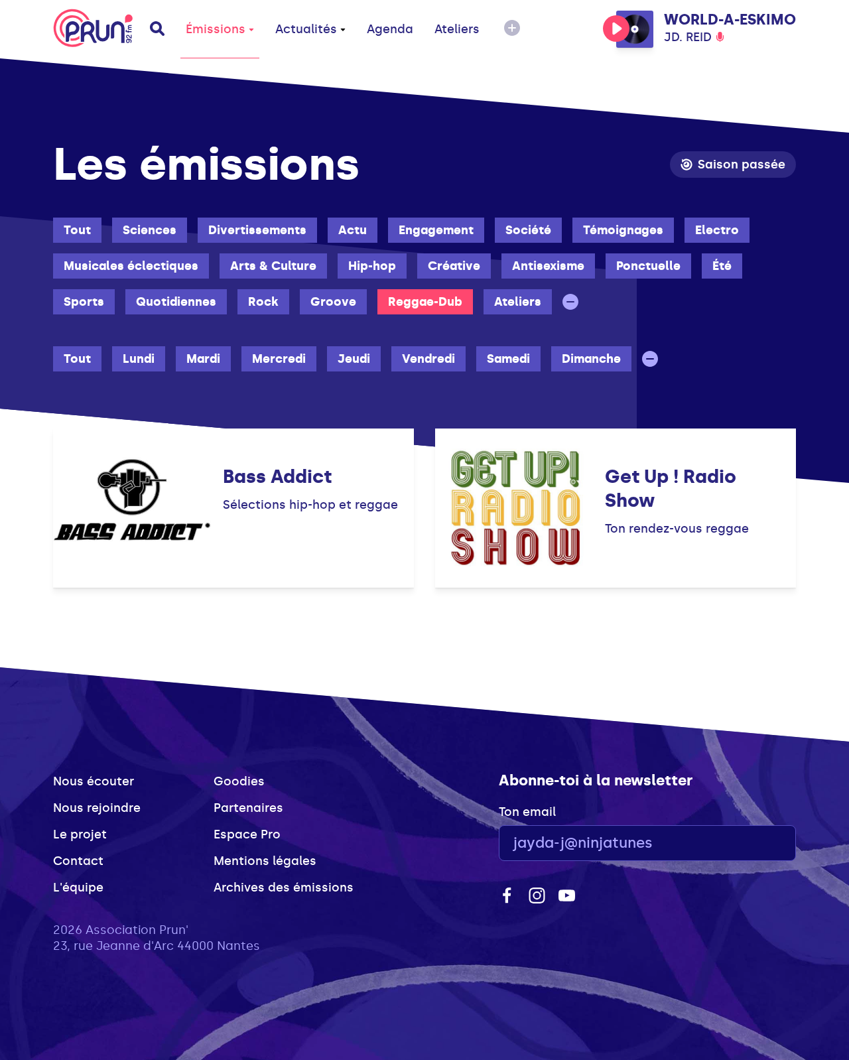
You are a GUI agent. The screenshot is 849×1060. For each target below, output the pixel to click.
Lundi (139, 359)
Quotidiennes (176, 302)
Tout (77, 230)
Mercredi (279, 359)
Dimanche (591, 359)
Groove (333, 302)
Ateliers (457, 29)
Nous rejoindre (97, 808)
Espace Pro (247, 834)
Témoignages (623, 230)
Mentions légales (265, 861)
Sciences (149, 230)
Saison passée (741, 164)
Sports (84, 302)
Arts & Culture (273, 266)
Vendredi (428, 359)
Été (722, 266)
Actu (352, 230)
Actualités (306, 29)
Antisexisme (548, 266)
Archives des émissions (284, 887)
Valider (749, 843)
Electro (717, 230)
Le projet (80, 834)
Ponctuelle (648, 266)
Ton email (527, 812)
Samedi (508, 359)
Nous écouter (93, 781)
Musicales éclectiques (131, 266)
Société (528, 230)
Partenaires (248, 808)
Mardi (203, 359)
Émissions (215, 29)
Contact (78, 861)
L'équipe (78, 887)
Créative (454, 266)
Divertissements (257, 230)
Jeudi (354, 359)
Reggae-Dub (425, 302)
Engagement (436, 230)
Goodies (239, 781)
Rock (263, 302)
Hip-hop (372, 266)
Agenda (390, 29)
